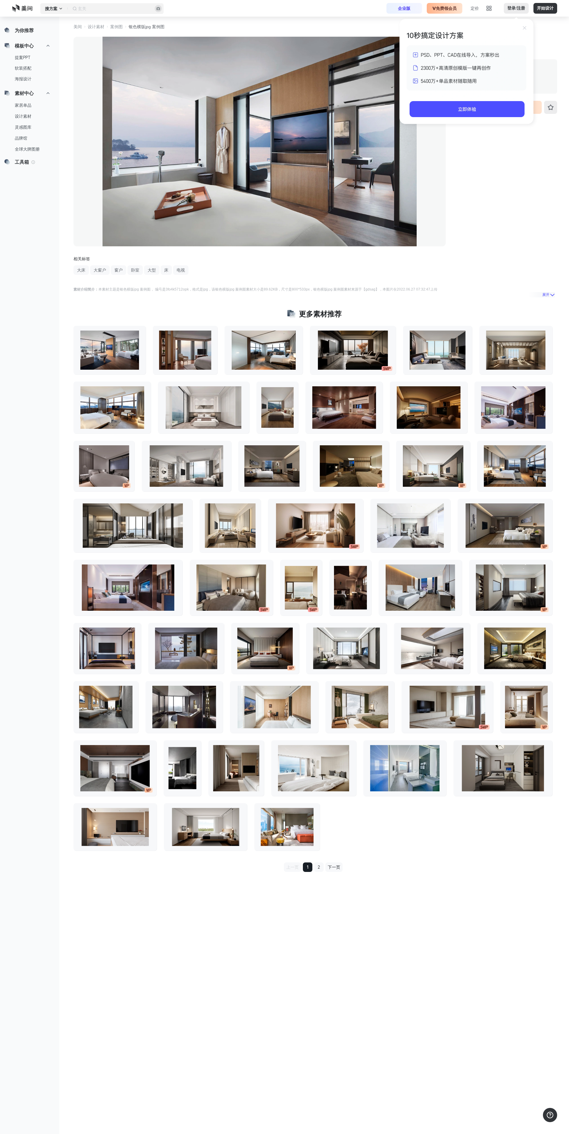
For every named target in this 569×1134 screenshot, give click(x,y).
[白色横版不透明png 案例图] (205, 827)
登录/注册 (516, 8)
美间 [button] (77, 26)
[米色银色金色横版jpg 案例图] (132, 526)
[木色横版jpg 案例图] (420, 588)
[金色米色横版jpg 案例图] (230, 526)
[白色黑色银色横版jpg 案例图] (510, 588)
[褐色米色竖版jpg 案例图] (277, 408)
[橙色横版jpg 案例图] (287, 827)
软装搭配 (23, 68)
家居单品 (23, 105)
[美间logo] (24, 8)
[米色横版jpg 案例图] (272, 466)
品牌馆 (21, 138)
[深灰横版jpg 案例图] (105, 707)
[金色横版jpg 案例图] (264, 350)
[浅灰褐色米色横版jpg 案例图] (505, 526)
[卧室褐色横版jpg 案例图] (231, 588)
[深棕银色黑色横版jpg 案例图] (184, 707)
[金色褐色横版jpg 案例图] (428, 408)
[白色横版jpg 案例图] (513, 408)
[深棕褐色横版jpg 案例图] (344, 408)
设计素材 (23, 116)
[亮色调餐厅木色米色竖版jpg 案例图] (301, 588)
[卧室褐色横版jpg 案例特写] (185, 350)
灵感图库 (23, 127)
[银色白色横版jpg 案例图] (346, 648)
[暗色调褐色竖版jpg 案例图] (350, 588)
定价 (475, 8)
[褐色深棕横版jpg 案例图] (186, 648)
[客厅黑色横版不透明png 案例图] (353, 350)
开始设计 (545, 8)
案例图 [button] (116, 26)
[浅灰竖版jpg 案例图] (182, 768)
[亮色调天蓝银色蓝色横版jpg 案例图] (404, 768)
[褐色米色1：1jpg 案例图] (526, 707)
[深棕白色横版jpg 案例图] (128, 588)
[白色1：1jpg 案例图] (236, 768)
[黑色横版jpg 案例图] (107, 648)
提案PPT (23, 57)
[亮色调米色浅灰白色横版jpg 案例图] (203, 408)
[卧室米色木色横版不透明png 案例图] (447, 707)
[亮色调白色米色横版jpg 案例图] (313, 768)
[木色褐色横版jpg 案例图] (351, 466)
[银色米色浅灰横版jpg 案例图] (432, 648)
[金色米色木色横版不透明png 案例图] (315, 526)
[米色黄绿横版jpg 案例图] (359, 707)
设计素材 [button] (96, 26)
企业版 (404, 8)
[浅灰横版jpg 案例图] (109, 350)
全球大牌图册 (27, 149)
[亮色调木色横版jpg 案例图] (274, 707)
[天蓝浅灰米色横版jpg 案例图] (437, 350)
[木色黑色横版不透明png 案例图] (115, 827)
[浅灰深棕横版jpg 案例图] (114, 768)
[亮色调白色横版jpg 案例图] (410, 526)
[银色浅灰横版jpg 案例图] (186, 466)
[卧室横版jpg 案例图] (502, 768)
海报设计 (23, 79)
